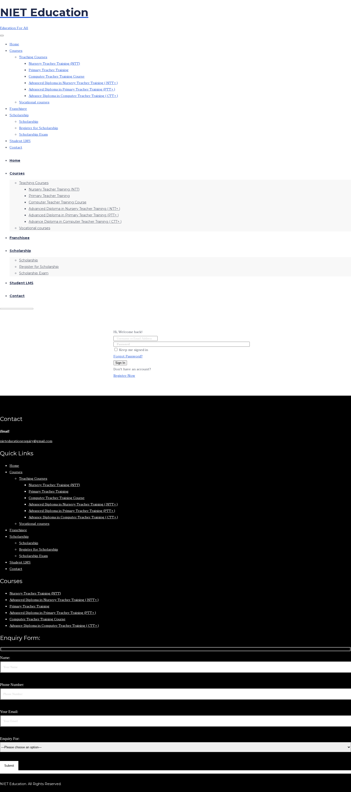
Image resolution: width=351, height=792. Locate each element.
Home (14, 44)
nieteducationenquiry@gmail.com (26, 441)
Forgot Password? (128, 356)
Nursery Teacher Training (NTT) (54, 63)
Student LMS (20, 141)
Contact (16, 147)
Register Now (124, 375)
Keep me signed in (133, 350)
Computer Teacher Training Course (57, 76)
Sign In (120, 363)
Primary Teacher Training (49, 70)
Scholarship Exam (33, 134)
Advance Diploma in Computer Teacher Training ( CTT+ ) (73, 96)
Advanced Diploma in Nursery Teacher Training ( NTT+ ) (73, 83)
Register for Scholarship (38, 128)
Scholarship (19, 115)
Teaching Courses (33, 57)
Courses (16, 50)
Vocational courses (34, 102)
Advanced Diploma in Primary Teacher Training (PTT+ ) (72, 89)
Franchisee (18, 109)
